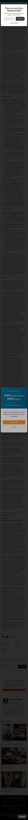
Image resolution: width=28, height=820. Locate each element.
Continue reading (14, 23)
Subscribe (20, 18)
